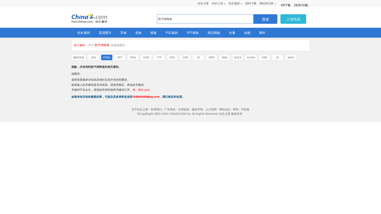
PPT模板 (193, 33)
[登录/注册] (301, 5)
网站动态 (224, 109)
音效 (138, 33)
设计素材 (79, 45)
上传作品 (293, 19)
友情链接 (183, 109)
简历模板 (214, 33)
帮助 (236, 109)
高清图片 (105, 33)
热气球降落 (98, 67)
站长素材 (234, 3)
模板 (153, 33)
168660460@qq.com (146, 96)
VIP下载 (286, 5)
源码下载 (250, 3)
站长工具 (217, 3)
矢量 (232, 33)
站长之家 (203, 3)
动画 (247, 33)
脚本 (262, 33)
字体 (123, 33)
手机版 (245, 109)
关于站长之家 (140, 109)
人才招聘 (211, 109)
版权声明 (197, 109)
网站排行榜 (266, 3)
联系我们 (156, 109)
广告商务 (170, 109)
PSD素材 (171, 33)
